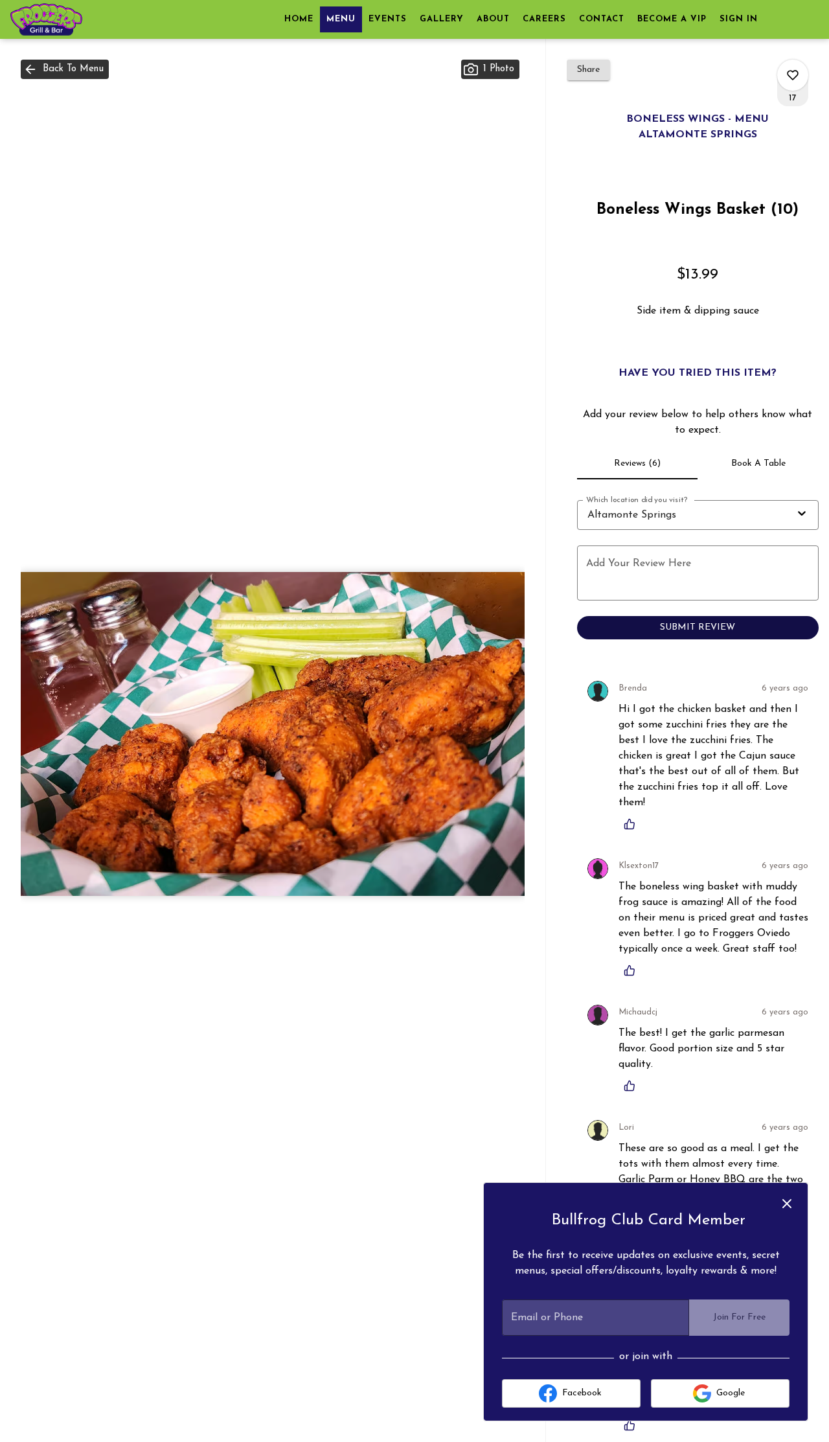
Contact (601, 19)
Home (298, 19)
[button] (65, 69)
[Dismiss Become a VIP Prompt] (786, 1203)
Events (388, 19)
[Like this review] (633, 824)
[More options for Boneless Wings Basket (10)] (792, 75)
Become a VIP (672, 19)
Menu (341, 19)
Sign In (739, 19)
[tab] (637, 463)
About (493, 19)
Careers (544, 19)
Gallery (442, 19)
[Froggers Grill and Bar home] (68, 19)
